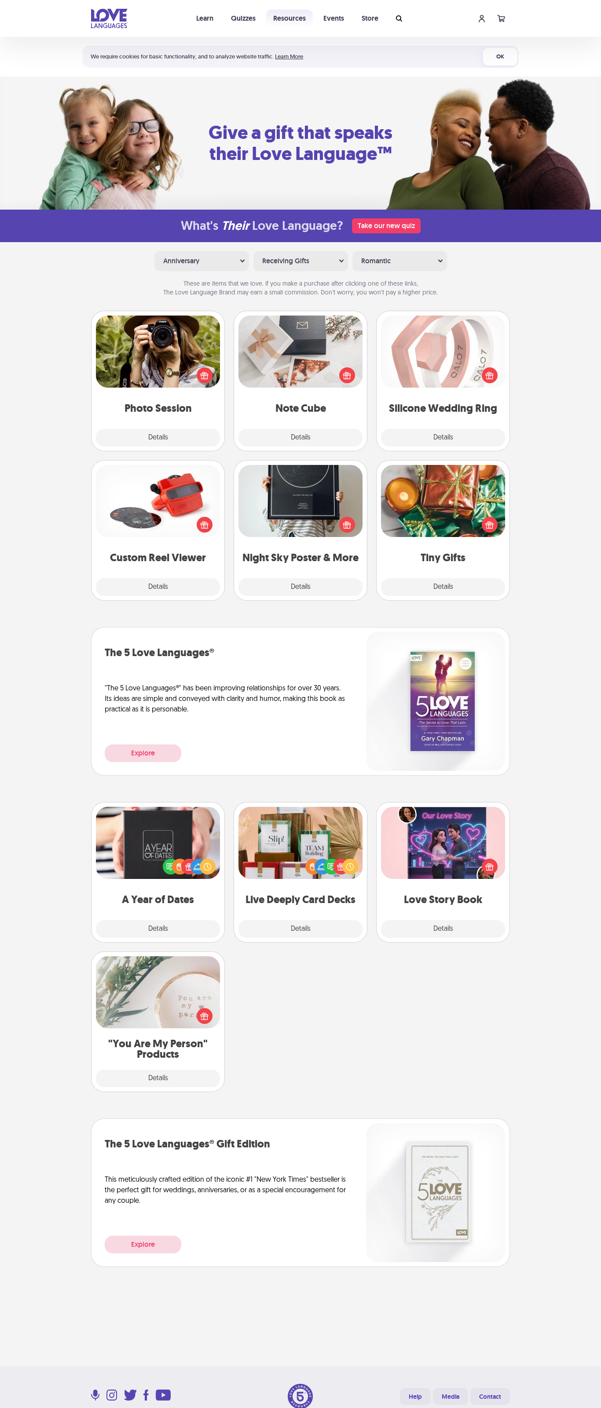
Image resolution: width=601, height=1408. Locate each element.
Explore (143, 753)
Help (415, 1397)
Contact (490, 1397)
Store (370, 18)
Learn (204, 18)
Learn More (289, 56)
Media (450, 1397)
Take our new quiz (386, 225)
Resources (289, 18)
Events (333, 18)
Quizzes (243, 18)
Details (158, 437)
